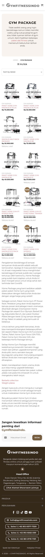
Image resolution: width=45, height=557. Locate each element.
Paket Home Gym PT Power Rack (10, 213)
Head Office (22, 474)
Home (15, 60)
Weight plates (8, 383)
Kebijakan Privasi (33, 548)
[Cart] (42, 5)
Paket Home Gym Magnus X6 (9, 176)
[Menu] (3, 5)
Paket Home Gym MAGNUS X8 (31, 140)
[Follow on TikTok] (22, 512)
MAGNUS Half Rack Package (10, 140)
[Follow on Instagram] (17, 512)
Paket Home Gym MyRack (31, 250)
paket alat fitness (19, 40)
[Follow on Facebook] (13, 512)
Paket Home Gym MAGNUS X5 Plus (31, 107)
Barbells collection (10, 380)
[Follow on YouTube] (30, 512)
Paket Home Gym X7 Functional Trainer (33, 213)
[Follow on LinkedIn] (26, 512)
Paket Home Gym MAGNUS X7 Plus (9, 107)
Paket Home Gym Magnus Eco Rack (10, 250)
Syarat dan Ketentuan (11, 548)
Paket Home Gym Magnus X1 (31, 176)
